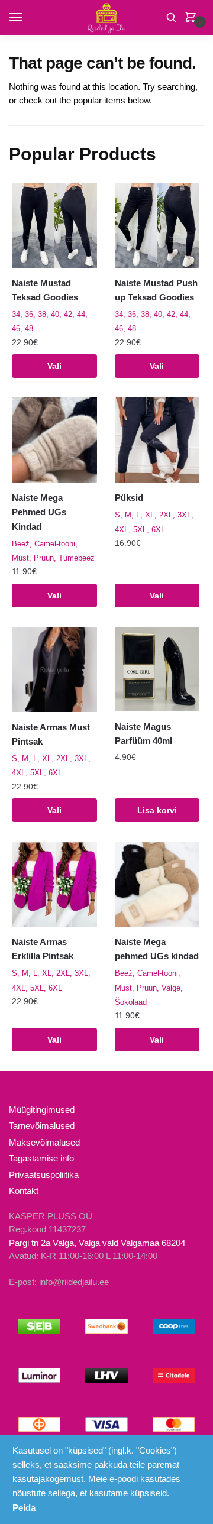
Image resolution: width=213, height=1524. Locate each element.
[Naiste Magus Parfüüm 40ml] (157, 669)
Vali (54, 366)
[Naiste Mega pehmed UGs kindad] (157, 884)
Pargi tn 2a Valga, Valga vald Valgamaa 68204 (97, 1243)
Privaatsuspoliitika (44, 1175)
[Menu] (26, 18)
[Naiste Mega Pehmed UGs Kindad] (54, 440)
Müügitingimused (42, 1110)
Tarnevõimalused (42, 1126)
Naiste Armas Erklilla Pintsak (42, 949)
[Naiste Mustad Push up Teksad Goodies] (157, 225)
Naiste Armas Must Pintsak (51, 734)
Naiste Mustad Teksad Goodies (45, 290)
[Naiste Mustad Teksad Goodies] (54, 225)
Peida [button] (24, 1508)
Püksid (129, 498)
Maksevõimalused (44, 1142)
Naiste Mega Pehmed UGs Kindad (39, 512)
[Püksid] (157, 440)
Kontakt (23, 1191)
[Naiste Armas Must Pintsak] (54, 669)
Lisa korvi (157, 810)
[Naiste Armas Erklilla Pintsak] (54, 884)
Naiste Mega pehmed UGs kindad (157, 949)
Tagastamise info (41, 1158)
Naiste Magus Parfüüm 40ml (143, 733)
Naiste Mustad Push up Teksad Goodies (156, 290)
